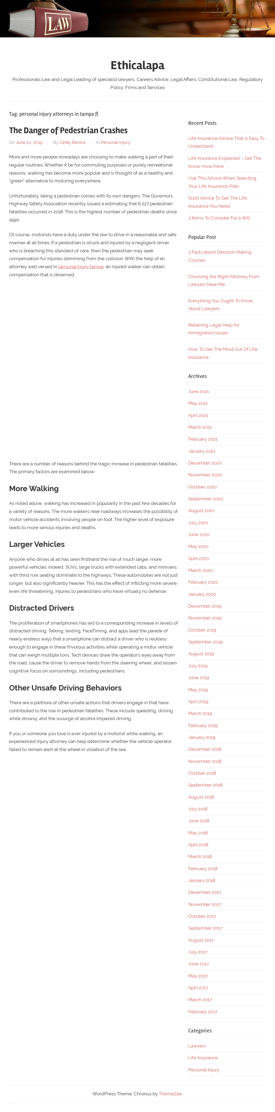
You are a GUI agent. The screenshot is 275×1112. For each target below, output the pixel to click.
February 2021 (202, 439)
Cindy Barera (72, 142)
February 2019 (203, 725)
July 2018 (198, 809)
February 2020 (203, 582)
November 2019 (205, 618)
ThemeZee (170, 1093)
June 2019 (198, 677)
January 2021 (201, 451)
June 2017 (198, 963)
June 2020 (199, 534)
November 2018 (205, 761)
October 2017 (202, 916)
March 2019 (200, 713)
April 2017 (198, 987)
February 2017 (202, 1011)
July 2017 (197, 952)
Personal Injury (116, 142)
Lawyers (197, 1046)
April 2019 (198, 701)
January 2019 (201, 737)
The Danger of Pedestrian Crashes (68, 130)
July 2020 (198, 522)
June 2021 (198, 391)
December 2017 (204, 892)
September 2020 (205, 498)
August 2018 (201, 797)
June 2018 (198, 820)
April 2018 (198, 844)
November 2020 (205, 474)
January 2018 (201, 880)
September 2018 (205, 785)
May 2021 (198, 403)
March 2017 (200, 999)
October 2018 (202, 773)
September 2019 (205, 641)
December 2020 (205, 463)
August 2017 (201, 940)
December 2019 (204, 606)
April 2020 (198, 558)
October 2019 (202, 630)
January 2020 (202, 594)
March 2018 (200, 856)
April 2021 (198, 415)
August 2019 (201, 653)
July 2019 (198, 665)
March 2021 (200, 427)
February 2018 (203, 868)
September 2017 (205, 928)
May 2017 (198, 976)
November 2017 (204, 904)
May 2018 (198, 832)
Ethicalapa (137, 65)
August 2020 (201, 510)
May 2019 (198, 689)
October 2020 (202, 487)
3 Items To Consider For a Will (219, 218)
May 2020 (198, 546)
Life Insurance (203, 1057)
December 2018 (204, 749)
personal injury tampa (80, 266)
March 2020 (200, 570)
